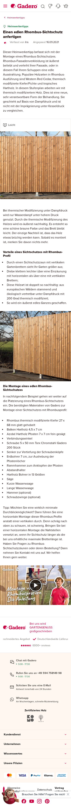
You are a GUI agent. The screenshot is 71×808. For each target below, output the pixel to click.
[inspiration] (50, 6)
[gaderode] (47, 801)
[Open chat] (10, 797)
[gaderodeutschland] (24, 801)
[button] (43, 6)
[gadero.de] (39, 801)
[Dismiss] (67, 794)
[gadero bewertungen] (4, 789)
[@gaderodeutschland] (31, 801)
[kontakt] (58, 6)
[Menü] (5, 6)
